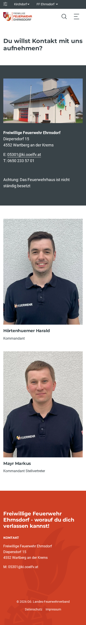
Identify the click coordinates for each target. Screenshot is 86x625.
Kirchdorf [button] (20, 4)
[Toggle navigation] (76, 16)
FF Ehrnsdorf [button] (46, 4)
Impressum (53, 609)
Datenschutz (33, 609)
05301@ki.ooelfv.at (24, 154)
